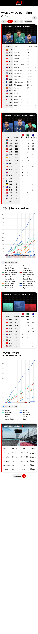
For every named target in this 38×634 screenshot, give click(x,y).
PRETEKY (28, 21)
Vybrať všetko (11, 262)
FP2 (10, 21)
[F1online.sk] (19, 3)
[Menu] (35, 3)
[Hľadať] (2, 3)
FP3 (16, 21)
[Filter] (34, 18)
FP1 (4, 21)
